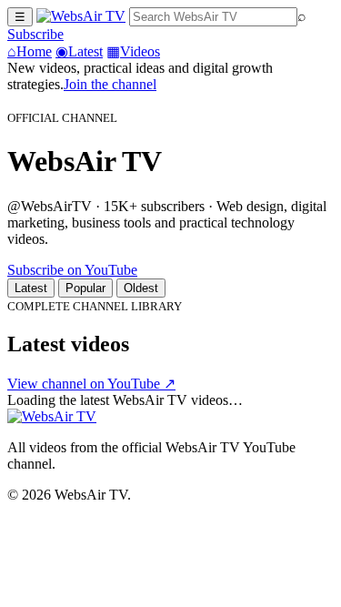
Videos (133, 51)
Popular (85, 288)
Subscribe (35, 34)
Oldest (141, 288)
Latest (79, 51)
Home (29, 51)
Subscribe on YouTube (72, 270)
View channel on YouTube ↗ (91, 383)
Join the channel (110, 84)
